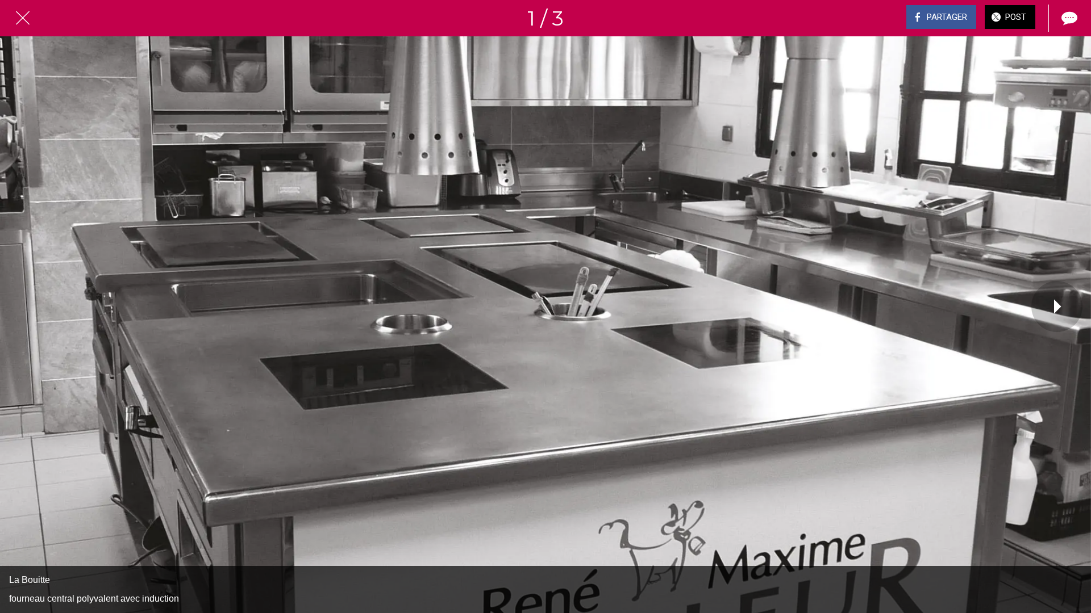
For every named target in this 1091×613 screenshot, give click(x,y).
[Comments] (1068, 18)
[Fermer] (23, 18)
